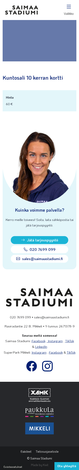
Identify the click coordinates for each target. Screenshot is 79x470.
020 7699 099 (42, 249)
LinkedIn (41, 346)
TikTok (69, 341)
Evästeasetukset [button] (13, 466)
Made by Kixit (39, 465)
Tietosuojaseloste (47, 451)
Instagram (55, 341)
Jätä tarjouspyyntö (42, 239)
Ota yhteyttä (66, 466)
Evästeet (26, 451)
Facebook (38, 341)
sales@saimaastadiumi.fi (42, 258)
